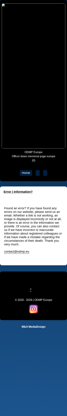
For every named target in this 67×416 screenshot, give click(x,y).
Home (26, 173)
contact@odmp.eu (16, 251)
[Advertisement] (33, 379)
